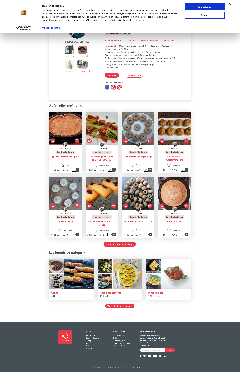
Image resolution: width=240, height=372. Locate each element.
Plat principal (155, 292)
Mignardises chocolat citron (138, 222)
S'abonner (112, 75)
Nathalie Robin (65, 148)
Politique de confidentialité (122, 343)
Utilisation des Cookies (121, 346)
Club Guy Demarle (92, 338)
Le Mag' (88, 341)
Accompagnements (110, 292)
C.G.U (115, 338)
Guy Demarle (90, 335)
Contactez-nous (119, 335)
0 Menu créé (168, 40)
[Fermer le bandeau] (230, 4)
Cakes (54, 292)
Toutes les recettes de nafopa (119, 244)
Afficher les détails (51, 28)
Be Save (88, 346)
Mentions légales (119, 341)
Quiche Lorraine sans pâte (65, 157)
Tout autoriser (205, 7)
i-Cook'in (89, 348)
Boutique (89, 343)
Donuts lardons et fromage (138, 157)
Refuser (205, 15)
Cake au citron (174, 222)
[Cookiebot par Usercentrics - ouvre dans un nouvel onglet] (23, 28)
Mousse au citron (65, 222)
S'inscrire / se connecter (105, 368)
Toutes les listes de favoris (120, 306)
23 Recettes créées (149, 40)
